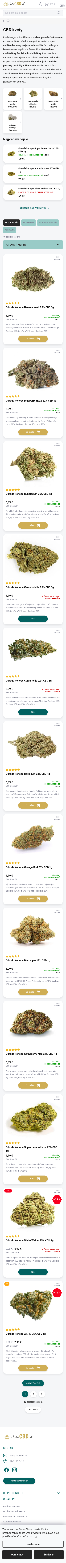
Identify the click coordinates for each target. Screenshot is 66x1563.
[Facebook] (6, 1469)
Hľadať (59, 13)
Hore (35, 1410)
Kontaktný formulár (19, 1481)
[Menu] (62, 4)
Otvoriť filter (16, 244)
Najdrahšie (28, 222)
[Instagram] (14, 1469)
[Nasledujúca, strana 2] (33, 1394)
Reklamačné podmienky (15, 1516)
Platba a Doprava (12, 1506)
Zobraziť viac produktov (33, 208)
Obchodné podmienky (14, 1511)
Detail (33, 619)
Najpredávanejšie (48, 222)
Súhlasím (49, 1554)
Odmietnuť (17, 1554)
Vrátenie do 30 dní (12, 1521)
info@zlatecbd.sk (18, 1455)
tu (36, 1536)
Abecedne (10, 230)
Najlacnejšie (12, 222)
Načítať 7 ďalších (33, 1383)
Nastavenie (33, 1544)
